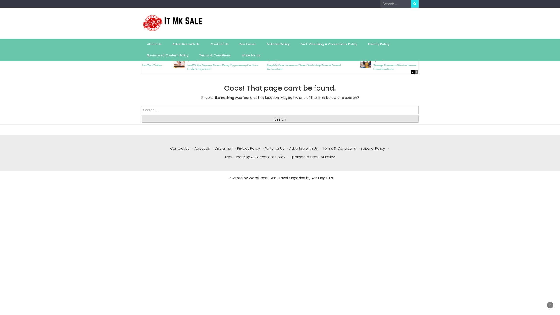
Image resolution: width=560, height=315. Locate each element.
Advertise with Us (186, 44)
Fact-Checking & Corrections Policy (328, 44)
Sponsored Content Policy (168, 55)
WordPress (258, 177)
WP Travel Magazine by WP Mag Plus (301, 177)
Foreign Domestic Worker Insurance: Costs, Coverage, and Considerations (382, 67)
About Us (154, 44)
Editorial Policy (278, 44)
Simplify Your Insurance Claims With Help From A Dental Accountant (274, 67)
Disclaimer (247, 44)
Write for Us (251, 55)
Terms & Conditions (215, 55)
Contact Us (219, 44)
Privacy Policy (378, 44)
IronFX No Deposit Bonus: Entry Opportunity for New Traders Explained (192, 67)
